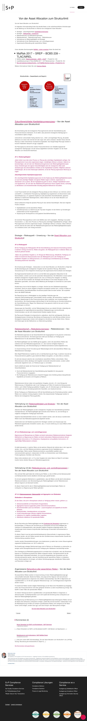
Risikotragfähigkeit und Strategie (42, 403)
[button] (83, 717)
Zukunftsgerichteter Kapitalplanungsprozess (35, 121)
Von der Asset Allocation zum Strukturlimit (43, 608)
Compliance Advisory (38, 686)
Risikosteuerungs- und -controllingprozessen (50, 468)
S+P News (72, 7)
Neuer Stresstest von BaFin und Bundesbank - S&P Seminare (34, 624)
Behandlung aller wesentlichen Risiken (42, 569)
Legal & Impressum (16, 704)
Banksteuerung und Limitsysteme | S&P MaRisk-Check (32, 635)
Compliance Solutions (38, 688)
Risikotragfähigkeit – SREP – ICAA (35, 59)
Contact (81, 7)
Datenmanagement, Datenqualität (30, 494)
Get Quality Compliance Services (14, 688)
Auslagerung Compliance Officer (68, 691)
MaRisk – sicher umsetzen (41, 49)
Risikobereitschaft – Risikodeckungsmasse (32, 329)
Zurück (18, 613)
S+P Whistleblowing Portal (12, 691)
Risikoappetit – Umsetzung (30, 33)
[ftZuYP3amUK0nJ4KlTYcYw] (78, 714)
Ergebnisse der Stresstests (51, 523)
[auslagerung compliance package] (36, 714)
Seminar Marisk (41, 66)
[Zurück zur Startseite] (8, 7)
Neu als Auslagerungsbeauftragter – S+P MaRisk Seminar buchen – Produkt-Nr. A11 (41, 63)
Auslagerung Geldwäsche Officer (68, 688)
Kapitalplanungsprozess (41, 32)
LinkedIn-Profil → (11, 663)
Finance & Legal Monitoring (40, 691)
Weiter (69, 613)
